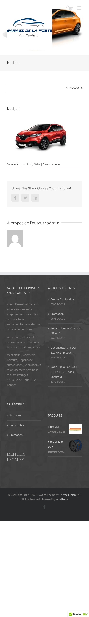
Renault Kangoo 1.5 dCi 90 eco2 (65, 330)
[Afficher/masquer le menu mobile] (79, 8)
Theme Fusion (67, 494)
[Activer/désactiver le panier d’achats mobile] (70, 8)
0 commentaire (51, 164)
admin (15, 164)
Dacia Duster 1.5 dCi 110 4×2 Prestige (63, 350)
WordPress (62, 499)
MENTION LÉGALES (16, 456)
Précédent (75, 87)
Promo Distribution (62, 299)
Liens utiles (17, 425)
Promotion (57, 314)
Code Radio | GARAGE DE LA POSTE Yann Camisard (64, 372)
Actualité (15, 415)
